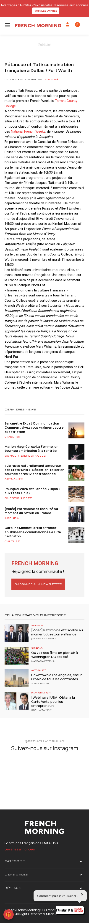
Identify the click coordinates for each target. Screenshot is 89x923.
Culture (12, 541)
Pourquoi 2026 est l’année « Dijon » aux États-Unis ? (32, 491)
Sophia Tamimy (41, 710)
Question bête (18, 498)
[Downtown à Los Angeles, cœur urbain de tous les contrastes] (17, 678)
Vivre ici (12, 437)
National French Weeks (28, 131)
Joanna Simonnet (43, 639)
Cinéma (36, 648)
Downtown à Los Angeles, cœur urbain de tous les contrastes (56, 677)
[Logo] (38, 25)
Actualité (51, 80)
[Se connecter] (67, 25)
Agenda (12, 518)
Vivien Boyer (40, 684)
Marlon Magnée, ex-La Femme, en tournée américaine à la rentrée (31, 448)
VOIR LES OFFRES (45, 10)
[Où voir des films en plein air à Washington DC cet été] (17, 656)
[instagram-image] (18, 769)
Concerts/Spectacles (25, 456)
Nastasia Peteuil (43, 661)
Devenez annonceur (20, 849)
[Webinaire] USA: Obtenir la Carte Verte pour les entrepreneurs (53, 701)
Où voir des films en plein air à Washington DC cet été (54, 654)
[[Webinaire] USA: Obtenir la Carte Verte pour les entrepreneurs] (17, 701)
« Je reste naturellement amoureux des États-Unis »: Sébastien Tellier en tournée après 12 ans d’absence (34, 469)
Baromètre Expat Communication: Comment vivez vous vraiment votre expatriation (34, 427)
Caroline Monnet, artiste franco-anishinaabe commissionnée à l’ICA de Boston (33, 532)
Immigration (40, 693)
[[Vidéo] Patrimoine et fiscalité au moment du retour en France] (17, 633)
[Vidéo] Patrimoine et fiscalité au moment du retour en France (31, 511)
